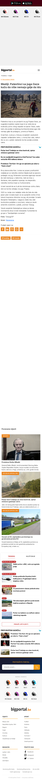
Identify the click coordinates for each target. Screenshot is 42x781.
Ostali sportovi (28, 741)
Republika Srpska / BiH (9, 724)
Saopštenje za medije (8, 739)
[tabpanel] (21, 592)
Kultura (4, 736)
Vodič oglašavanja (15, 772)
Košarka (26, 724)
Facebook (30, 752)
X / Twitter (31, 758)
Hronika (4, 733)
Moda (4, 755)
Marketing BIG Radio (8, 769)
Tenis (25, 727)
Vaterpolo (27, 739)
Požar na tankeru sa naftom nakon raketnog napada (26, 614)
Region (4, 727)
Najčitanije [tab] (30, 556)
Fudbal (26, 721)
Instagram (31, 755)
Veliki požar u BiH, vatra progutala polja (26, 565)
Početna (4, 75)
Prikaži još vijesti (21, 624)
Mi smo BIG (36, 769)
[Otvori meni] (39, 70)
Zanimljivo (5, 760)
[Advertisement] (21, 42)
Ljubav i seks (6, 752)
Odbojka (26, 730)
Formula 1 (27, 736)
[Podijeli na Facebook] (2, 229)
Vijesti (5, 717)
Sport (26, 717)
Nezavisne (10, 220)
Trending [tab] (11, 556)
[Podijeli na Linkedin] (7, 229)
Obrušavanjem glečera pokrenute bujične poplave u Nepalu (26, 602)
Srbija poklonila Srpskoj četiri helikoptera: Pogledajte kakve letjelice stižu (24, 578)
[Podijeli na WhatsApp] (17, 229)
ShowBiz (5, 758)
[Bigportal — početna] (7, 70)
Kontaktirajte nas (27, 772)
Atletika (26, 733)
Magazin (6, 747)
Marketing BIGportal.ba (23, 769)
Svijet (10, 75)
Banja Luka (5, 721)
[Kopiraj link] (21, 229)
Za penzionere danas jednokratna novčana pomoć (26, 590)
